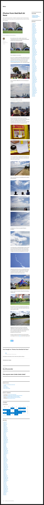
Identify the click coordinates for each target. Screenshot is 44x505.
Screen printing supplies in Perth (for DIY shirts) (12, 396)
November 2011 (6, 429)
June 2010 (5, 444)
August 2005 (34, 93)
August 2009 (34, 55)
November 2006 (6, 478)
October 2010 (5, 441)
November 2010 (6, 440)
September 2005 (6, 491)
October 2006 (5, 479)
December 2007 (6, 466)
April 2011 (5, 435)
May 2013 (33, 24)
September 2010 (34, 43)
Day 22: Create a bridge (7, 388)
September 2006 (6, 480)
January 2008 (5, 465)
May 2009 (5, 456)
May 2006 (33, 85)
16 (16, 411)
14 (8, 411)
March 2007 (5, 474)
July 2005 (33, 94)
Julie (4, 396)
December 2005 (6, 488)
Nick (3, 40)
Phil (20, 335)
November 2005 (6, 489)
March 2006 (5, 485)
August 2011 (34, 33)
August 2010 (34, 44)
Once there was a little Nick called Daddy (9, 384)
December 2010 (6, 439)
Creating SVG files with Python (12, 394)
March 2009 (5, 458)
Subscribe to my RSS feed (35, 16)
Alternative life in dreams (11, 398)
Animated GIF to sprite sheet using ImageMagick (15, 395)
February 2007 (6, 475)
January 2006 (5, 487)
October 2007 (5, 468)
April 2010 (5, 446)
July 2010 (33, 45)
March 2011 (5, 436)
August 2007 (5, 470)
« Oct (3, 415)
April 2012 (5, 425)
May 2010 (5, 445)
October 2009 (34, 53)
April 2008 (33, 64)
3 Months (5, 385)
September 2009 (34, 54)
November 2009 (6, 451)
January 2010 (5, 449)
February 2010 (6, 448)
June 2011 (33, 35)
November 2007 (6, 467)
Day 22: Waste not (6, 387)
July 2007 (5, 471)
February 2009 (6, 459)
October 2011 (5, 430)
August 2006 (5, 481)
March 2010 (5, 447)
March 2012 (5, 426)
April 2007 (33, 75)
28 (8, 414)
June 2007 (33, 73)
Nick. (4, 6)
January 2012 (5, 428)
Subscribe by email (35, 17)
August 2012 (5, 424)
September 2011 (6, 431)
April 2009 (5, 457)
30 (16, 414)
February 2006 (6, 486)
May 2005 (5, 494)
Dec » (5, 415)
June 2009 (5, 455)
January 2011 (5, 438)
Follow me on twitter (35, 15)
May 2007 (33, 74)
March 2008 (34, 65)
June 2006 (33, 84)
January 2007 (5, 476)
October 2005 (5, 490)
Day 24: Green (5, 386)
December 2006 (6, 477)
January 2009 (5, 460)
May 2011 (5, 434)
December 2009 (6, 450)
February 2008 (6, 464)
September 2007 (6, 469)
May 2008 (33, 63)
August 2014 (34, 23)
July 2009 (5, 454)
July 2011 (33, 34)
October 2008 (5, 461)
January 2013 (34, 25)
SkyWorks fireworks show (15, 61)
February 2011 (5, 437)
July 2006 (33, 83)
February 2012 (6, 427)
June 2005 (33, 95)
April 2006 (5, 484)
